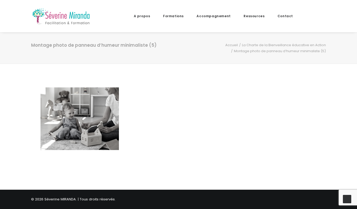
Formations (173, 16)
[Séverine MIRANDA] (61, 16)
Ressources (254, 16)
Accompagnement (214, 16)
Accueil (231, 45)
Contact (285, 16)
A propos (142, 16)
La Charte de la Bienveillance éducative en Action (284, 45)
